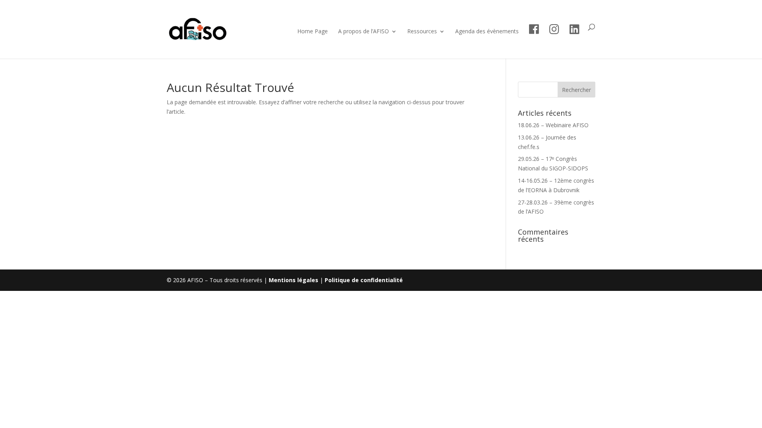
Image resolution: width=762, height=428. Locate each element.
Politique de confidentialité (364, 280)
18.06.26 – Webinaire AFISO (553, 125)
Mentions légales (293, 280)
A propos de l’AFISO (363, 32)
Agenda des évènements (487, 32)
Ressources (422, 32)
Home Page (312, 32)
